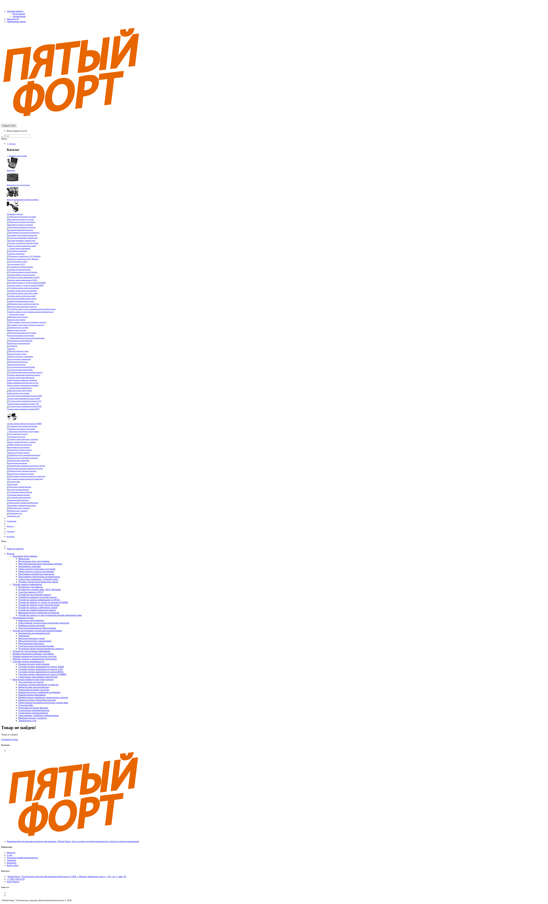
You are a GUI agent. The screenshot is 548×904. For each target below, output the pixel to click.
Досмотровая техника (17, 314)
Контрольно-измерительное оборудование (24, 432)
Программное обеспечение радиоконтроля (22, 235)
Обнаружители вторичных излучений (20, 219)
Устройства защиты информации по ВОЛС (22, 280)
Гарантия (10, 531)
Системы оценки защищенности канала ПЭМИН (24, 424)
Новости (10, 526)
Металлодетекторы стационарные (19, 359)
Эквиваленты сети (13, 516)
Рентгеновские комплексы (16, 365)
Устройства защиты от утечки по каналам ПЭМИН (25, 285)
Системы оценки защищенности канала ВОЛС (23, 409)
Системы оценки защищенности (20, 388)
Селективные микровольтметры (18, 495)
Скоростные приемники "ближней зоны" (21, 241)
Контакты (11, 536)
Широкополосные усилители (17, 511)
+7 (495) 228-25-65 (10, 2)
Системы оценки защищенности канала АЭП (23, 404)
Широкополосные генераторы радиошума (22, 307)
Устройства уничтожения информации (20, 378)
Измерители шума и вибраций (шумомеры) (22, 458)
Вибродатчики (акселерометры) (18, 447)
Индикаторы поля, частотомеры (18, 185)
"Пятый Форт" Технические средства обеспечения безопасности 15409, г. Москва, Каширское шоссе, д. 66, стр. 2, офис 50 (66, 876)
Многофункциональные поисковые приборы (23, 200)
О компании (11, 521)
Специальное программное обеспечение (21, 429)
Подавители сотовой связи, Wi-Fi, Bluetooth (22, 259)
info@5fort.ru (8, 6)
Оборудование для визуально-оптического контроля (25, 325)
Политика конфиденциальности (22, 857)
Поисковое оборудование (18, 156)
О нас (9, 855)
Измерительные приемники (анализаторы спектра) (25, 468)
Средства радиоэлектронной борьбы (20, 370)
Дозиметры (11, 349)
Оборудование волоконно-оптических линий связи (25, 479)
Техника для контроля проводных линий (21, 246)
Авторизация (19, 16)
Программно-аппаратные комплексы (20, 230)
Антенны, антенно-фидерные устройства (21, 442)
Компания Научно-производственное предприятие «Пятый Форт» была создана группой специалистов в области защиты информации (73, 841)
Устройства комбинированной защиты (20, 301)
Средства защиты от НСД (16, 264)
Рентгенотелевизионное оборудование (20, 336)
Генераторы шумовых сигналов (18, 453)
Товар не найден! (15, 548)
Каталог (12, 144)
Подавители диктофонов (16, 254)
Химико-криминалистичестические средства (22, 383)
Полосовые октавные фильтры (18, 490)
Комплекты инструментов (16, 320)
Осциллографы (12, 484)
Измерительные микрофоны (17, 463)
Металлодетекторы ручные (16, 354)
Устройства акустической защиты (19, 270)
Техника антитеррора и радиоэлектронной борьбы (27, 338)
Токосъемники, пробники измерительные (21, 505)
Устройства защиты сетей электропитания (22, 291)
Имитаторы (11, 170)
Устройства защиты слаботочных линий (21, 296)
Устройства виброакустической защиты (21, 275)
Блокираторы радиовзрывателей (18, 343)
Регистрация (19, 14)
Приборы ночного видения (16, 330)
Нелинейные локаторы (15, 214)
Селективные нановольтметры (18, 500)
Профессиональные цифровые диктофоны (22, 380)
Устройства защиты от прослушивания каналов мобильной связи (30, 312)
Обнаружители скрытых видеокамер (20, 225)
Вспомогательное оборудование (18, 393)
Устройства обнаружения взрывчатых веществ (23, 375)
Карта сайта (12, 865)
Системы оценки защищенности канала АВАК (23, 399)
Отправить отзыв (9, 739)
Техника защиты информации (19, 248)
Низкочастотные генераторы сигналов (20, 474)
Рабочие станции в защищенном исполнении (22, 385)
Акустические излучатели (16, 437)
